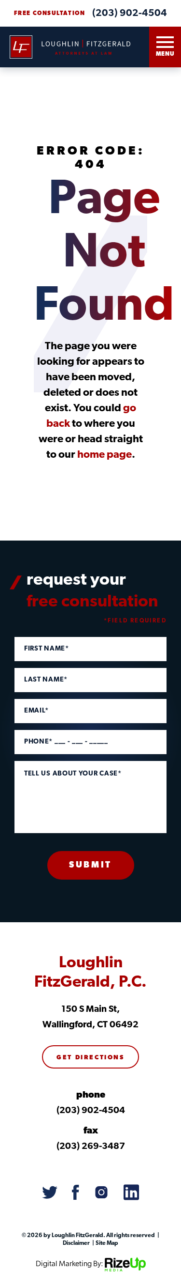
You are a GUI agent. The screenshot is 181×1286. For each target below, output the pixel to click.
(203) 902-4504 (129, 13)
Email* (36, 711)
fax (91, 1131)
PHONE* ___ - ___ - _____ (66, 742)
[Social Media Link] (49, 1193)
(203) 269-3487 (90, 1146)
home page (104, 455)
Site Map (106, 1243)
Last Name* (46, 680)
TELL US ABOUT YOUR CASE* (73, 774)
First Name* (46, 649)
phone (90, 1095)
